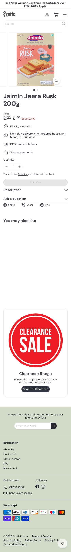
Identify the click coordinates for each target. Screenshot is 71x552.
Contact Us (10, 454)
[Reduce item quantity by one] (6, 166)
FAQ (5, 463)
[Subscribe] (54, 426)
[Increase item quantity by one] (19, 166)
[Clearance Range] (35, 340)
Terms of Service (41, 536)
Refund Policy (33, 540)
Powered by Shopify (15, 544)
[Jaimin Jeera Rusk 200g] (28, 255)
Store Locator (11, 459)
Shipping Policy (12, 540)
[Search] (64, 23)
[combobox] (35, 23)
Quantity (8, 159)
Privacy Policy (53, 540)
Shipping (23, 174)
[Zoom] (56, 80)
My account (10, 468)
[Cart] (56, 14)
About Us (8, 449)
